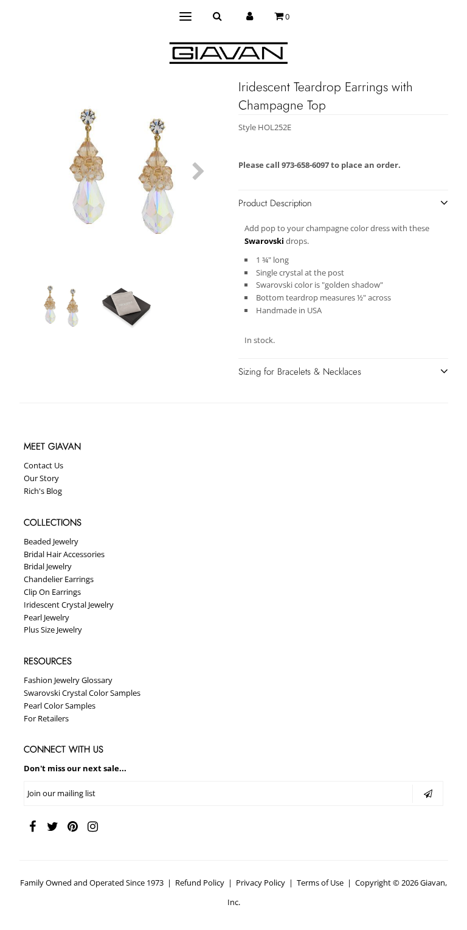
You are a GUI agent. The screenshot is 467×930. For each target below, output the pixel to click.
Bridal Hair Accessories (64, 554)
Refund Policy (199, 882)
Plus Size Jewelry (53, 629)
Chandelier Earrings (59, 579)
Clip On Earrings (52, 591)
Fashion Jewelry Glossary (68, 680)
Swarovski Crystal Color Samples (82, 692)
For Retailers (46, 718)
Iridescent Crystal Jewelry (69, 604)
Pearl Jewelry (46, 617)
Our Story (41, 478)
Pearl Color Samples (59, 705)
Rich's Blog (43, 490)
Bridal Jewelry (48, 566)
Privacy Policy (260, 882)
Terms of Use (320, 882)
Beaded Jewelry (51, 541)
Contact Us (43, 465)
